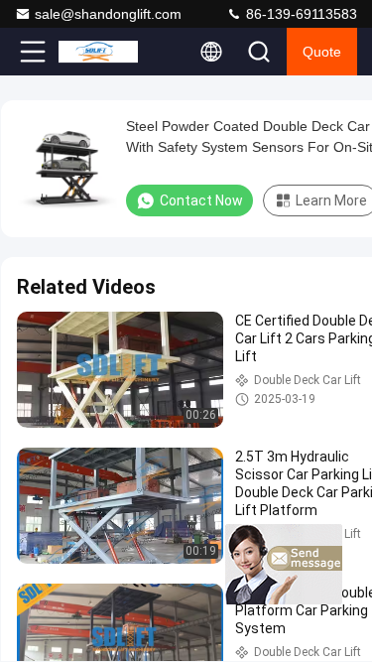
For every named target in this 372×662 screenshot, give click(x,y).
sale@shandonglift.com (108, 14)
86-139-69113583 (299, 14)
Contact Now (201, 200)
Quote (322, 52)
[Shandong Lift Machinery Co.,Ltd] (98, 51)
